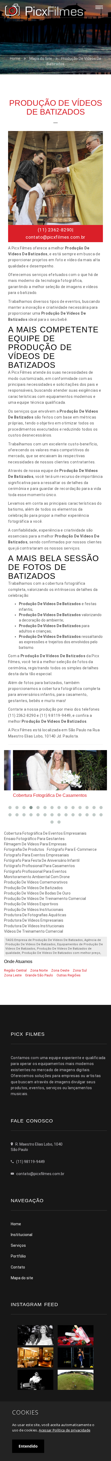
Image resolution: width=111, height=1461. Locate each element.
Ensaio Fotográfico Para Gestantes (34, 839)
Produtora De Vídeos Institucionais (34, 926)
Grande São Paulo (39, 975)
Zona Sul (80, 970)
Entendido (28, 1446)
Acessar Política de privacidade (64, 1430)
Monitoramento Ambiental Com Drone (37, 877)
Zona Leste (13, 975)
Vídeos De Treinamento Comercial (33, 931)
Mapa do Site (40, 58)
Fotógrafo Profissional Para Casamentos (39, 866)
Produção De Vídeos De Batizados (33, 888)
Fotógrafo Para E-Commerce (72, 849)
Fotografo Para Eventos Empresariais (36, 855)
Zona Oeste (60, 970)
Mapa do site (22, 1278)
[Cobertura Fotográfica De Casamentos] (55, 770)
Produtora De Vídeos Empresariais (33, 920)
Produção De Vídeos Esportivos (31, 904)
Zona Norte (39, 970)
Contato (18, 1267)
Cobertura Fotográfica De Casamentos (41, 795)
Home (15, 58)
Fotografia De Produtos (24, 849)
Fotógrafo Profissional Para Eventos (35, 871)
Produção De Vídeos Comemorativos (36, 882)
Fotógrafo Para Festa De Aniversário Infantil (41, 860)
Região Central (15, 970)
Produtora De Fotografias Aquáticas (35, 915)
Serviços (18, 1245)
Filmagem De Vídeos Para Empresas (35, 844)
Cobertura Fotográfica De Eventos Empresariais (45, 833)
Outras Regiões (69, 975)
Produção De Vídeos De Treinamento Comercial (45, 898)
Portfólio (18, 1256)
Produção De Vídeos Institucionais (33, 909)
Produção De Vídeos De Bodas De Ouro (37, 893)
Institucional (21, 1235)
